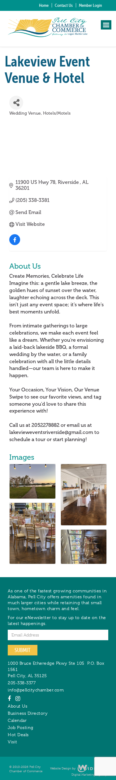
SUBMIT (23, 650)
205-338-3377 (22, 682)
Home (44, 5)
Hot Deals (18, 734)
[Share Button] (16, 103)
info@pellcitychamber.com (36, 689)
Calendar (17, 720)
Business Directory (28, 713)
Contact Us (64, 5)
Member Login (90, 5)
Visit (12, 741)
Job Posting (20, 727)
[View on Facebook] (14, 243)
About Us (17, 706)
